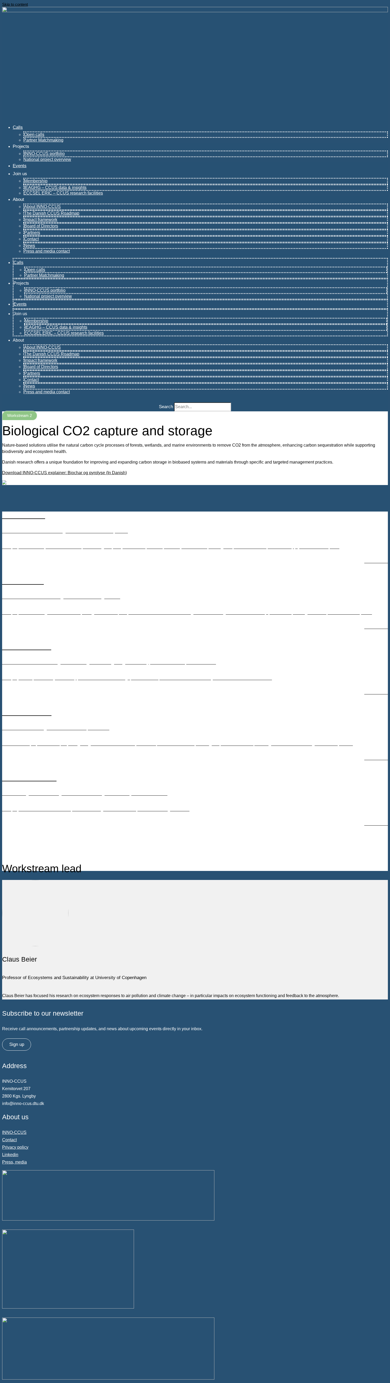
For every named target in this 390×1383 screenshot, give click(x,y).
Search (166, 406)
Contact (31, 239)
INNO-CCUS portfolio (44, 153)
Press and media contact (46, 251)
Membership (35, 181)
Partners (32, 232)
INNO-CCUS (14, 1132)
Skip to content (15, 4)
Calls (18, 127)
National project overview (47, 159)
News (29, 245)
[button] (19, 416)
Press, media (14, 1162)
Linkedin (10, 1154)
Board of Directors (41, 226)
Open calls (34, 134)
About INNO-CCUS (42, 206)
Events (20, 165)
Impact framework (40, 219)
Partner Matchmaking (43, 140)
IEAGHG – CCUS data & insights (55, 187)
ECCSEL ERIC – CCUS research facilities (63, 193)
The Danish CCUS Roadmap (51, 213)
